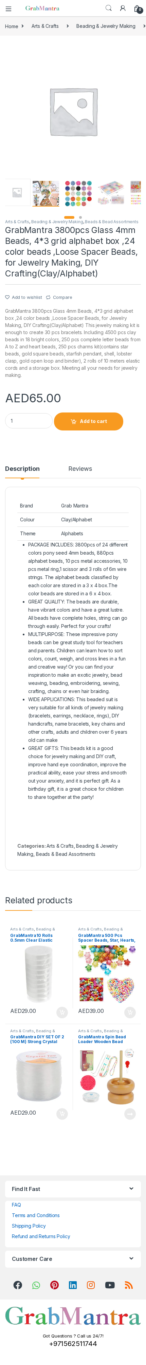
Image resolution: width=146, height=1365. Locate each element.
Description (22, 469)
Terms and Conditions (36, 1215)
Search (108, 8)
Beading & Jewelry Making (105, 26)
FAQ (16, 1205)
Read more (130, 1114)
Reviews (80, 469)
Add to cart (93, 421)
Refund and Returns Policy (41, 1236)
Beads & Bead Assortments (112, 221)
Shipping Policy (29, 1226)
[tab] (22, 472)
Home (11, 26)
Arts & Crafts (45, 26)
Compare (62, 297)
